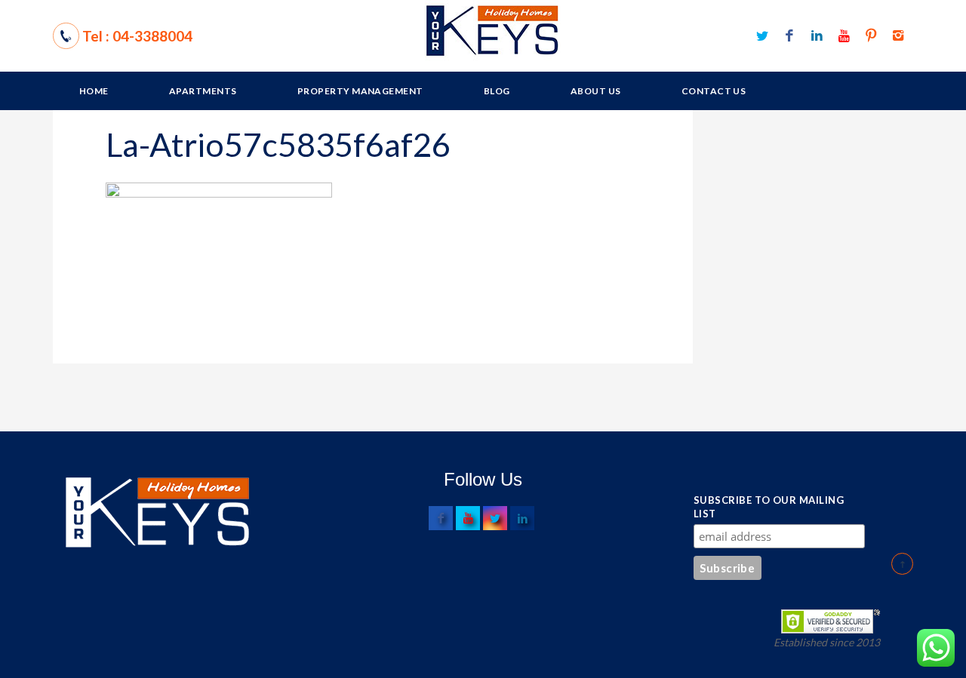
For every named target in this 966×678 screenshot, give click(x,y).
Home (94, 91)
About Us (596, 91)
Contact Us (713, 91)
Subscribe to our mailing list (769, 507)
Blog (497, 91)
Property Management (360, 91)
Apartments (203, 91)
